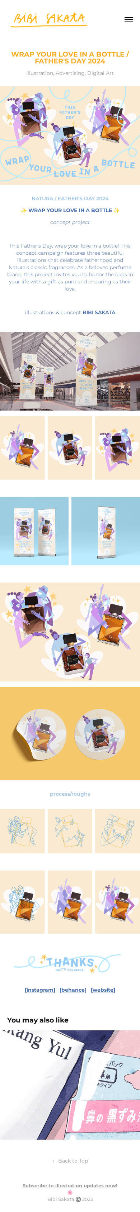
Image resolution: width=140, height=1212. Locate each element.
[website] (103, 990)
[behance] (73, 990)
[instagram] (40, 990)
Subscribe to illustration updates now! (70, 1186)
